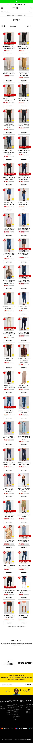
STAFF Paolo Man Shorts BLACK (9, 616)
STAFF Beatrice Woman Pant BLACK (9, 386)
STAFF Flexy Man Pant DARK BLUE (24, 332)
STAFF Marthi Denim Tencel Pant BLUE (24, 203)
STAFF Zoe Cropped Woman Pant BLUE (24, 228)
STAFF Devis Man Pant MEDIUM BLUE (24, 280)
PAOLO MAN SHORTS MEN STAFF (24, 591)
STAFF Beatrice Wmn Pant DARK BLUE (23, 463)
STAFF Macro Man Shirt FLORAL (9, 540)
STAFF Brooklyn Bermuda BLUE (9, 203)
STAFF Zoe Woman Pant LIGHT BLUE (24, 540)
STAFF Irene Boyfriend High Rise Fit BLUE (9, 489)
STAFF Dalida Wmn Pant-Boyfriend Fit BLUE (9, 255)
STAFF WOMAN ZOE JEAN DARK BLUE (24, 151)
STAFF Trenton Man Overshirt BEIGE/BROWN (9, 281)
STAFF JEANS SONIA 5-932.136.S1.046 (24, 566)
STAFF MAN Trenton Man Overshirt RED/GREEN (24, 360)
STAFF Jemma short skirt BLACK (24, 254)
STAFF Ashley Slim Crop (9, 566)
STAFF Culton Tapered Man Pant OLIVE (9, 125)
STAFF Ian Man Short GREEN (24, 515)
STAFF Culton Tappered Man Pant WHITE (9, 333)
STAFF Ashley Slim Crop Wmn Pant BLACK (24, 489)
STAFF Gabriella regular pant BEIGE (24, 386)
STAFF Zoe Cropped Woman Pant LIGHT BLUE (24, 437)
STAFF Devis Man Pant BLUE (9, 411)
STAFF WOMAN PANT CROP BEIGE (9, 72)
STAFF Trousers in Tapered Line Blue (23, 124)
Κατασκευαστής (18, 15)
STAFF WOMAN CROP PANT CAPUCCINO (24, 73)
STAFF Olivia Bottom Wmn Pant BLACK (9, 47)
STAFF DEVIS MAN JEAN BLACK (9, 178)
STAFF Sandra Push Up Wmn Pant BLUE (9, 463)
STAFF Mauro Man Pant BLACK (9, 591)
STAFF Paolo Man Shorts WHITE (24, 616)
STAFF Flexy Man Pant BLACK (9, 359)
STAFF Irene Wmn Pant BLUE (23, 411)
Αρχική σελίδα (10, 15)
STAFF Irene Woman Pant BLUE (24, 307)
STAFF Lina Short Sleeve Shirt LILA (9, 228)
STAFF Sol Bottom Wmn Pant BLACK (24, 99)
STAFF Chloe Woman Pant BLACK (9, 307)
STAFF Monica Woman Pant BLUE (9, 436)
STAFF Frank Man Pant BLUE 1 (9, 515)
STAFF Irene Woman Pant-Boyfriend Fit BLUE (9, 152)
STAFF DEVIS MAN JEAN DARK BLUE (24, 178)
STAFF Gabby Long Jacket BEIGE (9, 99)
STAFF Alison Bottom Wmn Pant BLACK (24, 47)
